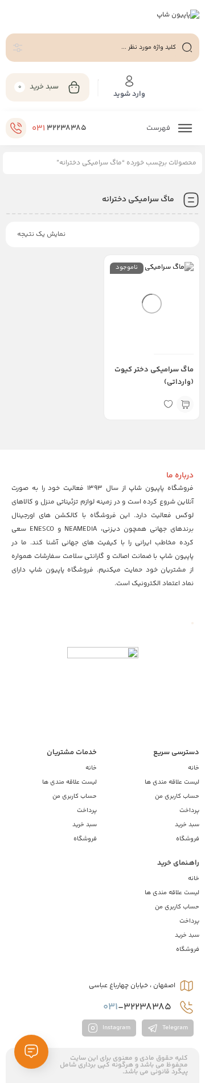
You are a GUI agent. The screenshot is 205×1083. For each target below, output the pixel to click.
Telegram (174, 1028)
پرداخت (189, 810)
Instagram (115, 1028)
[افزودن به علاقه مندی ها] (168, 404)
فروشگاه (187, 839)
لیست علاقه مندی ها (172, 782)
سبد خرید (187, 825)
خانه (193, 768)
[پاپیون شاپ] (178, 16)
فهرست (159, 128)
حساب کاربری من (177, 796)
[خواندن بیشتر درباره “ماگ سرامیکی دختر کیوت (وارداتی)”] (185, 404)
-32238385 (138, 1007)
